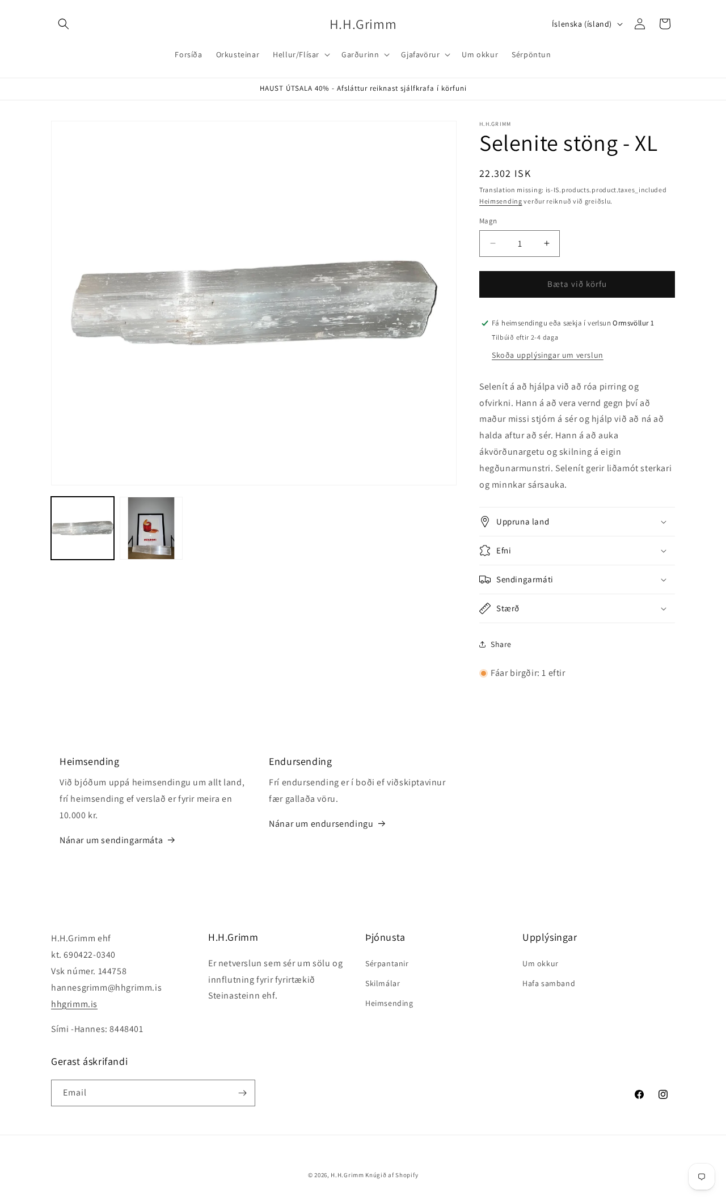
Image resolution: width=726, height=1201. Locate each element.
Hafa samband (548, 983)
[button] (63, 23)
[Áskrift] (242, 1093)
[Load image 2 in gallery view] (151, 528)
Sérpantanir (387, 963)
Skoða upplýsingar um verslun (547, 355)
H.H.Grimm (347, 1175)
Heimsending (500, 201)
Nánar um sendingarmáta (111, 840)
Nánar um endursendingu (321, 824)
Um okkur (540, 963)
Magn (488, 221)
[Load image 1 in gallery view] (82, 528)
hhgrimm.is (74, 1004)
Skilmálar (382, 983)
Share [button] (501, 644)
